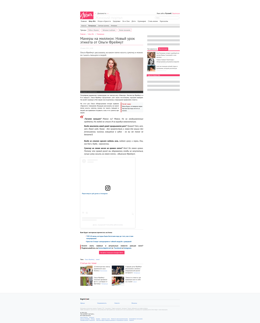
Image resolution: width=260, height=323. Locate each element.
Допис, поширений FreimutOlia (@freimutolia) (108, 225)
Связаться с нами (105, 319)
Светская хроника (103, 25)
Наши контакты (84, 317)
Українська (176, 13)
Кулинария (142, 21)
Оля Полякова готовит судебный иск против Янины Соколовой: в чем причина (167, 55)
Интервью (114, 25)
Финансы (134, 303)
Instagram (127, 248)
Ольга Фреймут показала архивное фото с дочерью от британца (100, 280)
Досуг (135, 281)
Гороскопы (164, 21)
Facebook (118, 248)
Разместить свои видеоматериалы (119, 319)
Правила (98, 319)
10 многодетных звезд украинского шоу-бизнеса (102, 269)
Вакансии (131, 320)
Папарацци (92, 25)
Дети (134, 21)
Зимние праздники (124, 30)
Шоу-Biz (92, 21)
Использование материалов (135, 319)
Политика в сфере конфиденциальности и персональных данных (112, 320)
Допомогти (101, 13)
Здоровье (116, 21)
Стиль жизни (153, 21)
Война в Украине (93, 30)
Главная (84, 21)
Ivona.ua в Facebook (84, 319)
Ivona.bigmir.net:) (105, 248)
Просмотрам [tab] (163, 49)
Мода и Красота (104, 21)
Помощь (93, 319)
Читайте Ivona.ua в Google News (111, 253)
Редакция (91, 317)
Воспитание (103, 271)
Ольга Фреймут (89, 259)
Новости (83, 25)
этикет (98, 259)
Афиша (82, 303)
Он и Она (125, 21)
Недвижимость (101, 303)
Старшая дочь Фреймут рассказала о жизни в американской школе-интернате (133, 270)
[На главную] (108, 18)
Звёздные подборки (108, 30)
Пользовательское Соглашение (87, 320)
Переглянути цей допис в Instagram (95, 193)
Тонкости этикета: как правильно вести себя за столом (133, 279)
